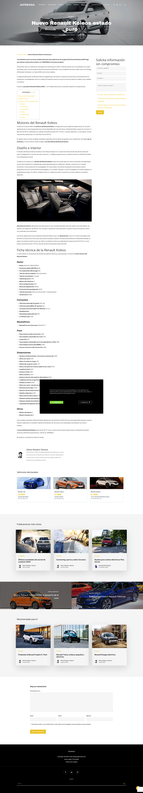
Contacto (106, 4)
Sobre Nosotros (84, 5)
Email (60, 716)
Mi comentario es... (35, 691)
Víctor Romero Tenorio (68, 35)
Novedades (42, 4)
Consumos (24, 106)
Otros (22, 117)
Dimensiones (24, 114)
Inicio (18, 54)
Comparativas (52, 4)
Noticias (76, 4)
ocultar (32, 92)
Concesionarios (96, 4)
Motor (22, 104)
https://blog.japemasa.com (77, 756)
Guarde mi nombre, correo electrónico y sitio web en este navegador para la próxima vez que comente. (61, 724)
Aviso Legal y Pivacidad (71, 759)
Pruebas (61, 4)
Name (32, 716)
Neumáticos (24, 109)
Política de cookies (71, 762)
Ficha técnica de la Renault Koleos (28, 101)
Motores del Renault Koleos (26, 96)
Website (88, 716)
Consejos (68, 4)
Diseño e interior (23, 98)
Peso (22, 112)
